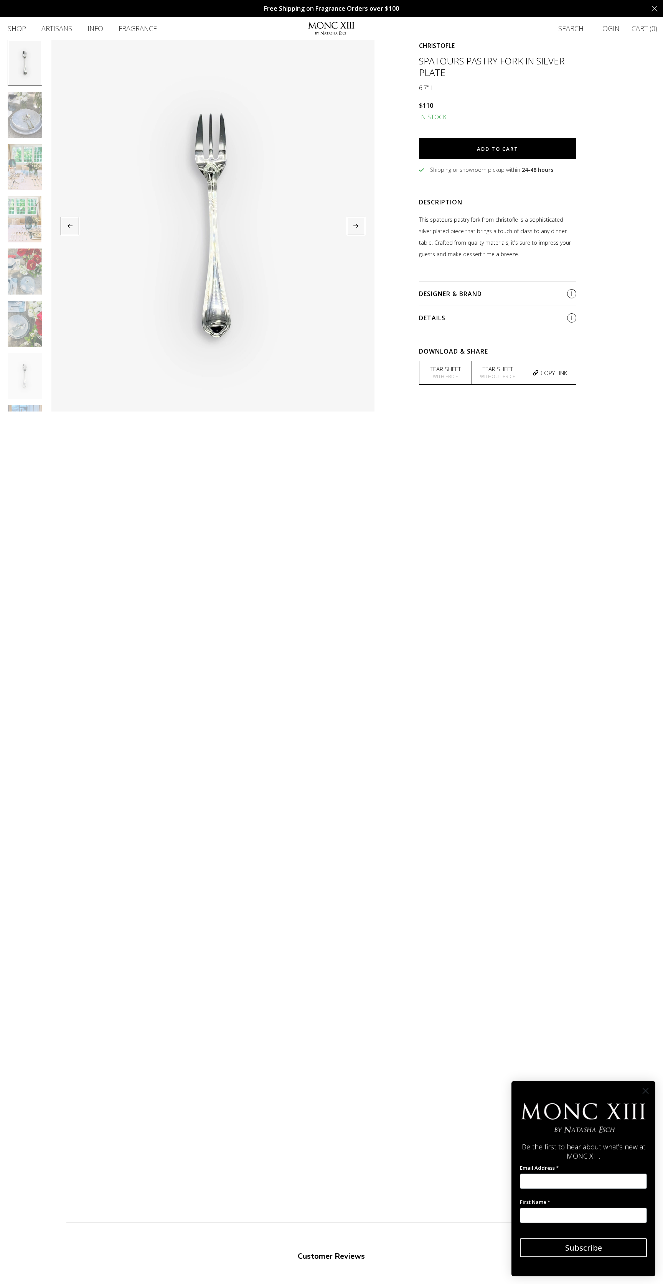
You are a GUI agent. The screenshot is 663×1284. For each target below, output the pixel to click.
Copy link (554, 373)
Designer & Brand (450, 294)
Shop (17, 28)
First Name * (535, 1201)
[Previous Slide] (70, 226)
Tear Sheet (445, 372)
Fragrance (138, 28)
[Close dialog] (645, 1091)
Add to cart (497, 148)
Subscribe (583, 1248)
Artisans (56, 28)
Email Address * (539, 1167)
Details (432, 318)
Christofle (437, 45)
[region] (212, 226)
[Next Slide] (356, 226)
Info (95, 28)
